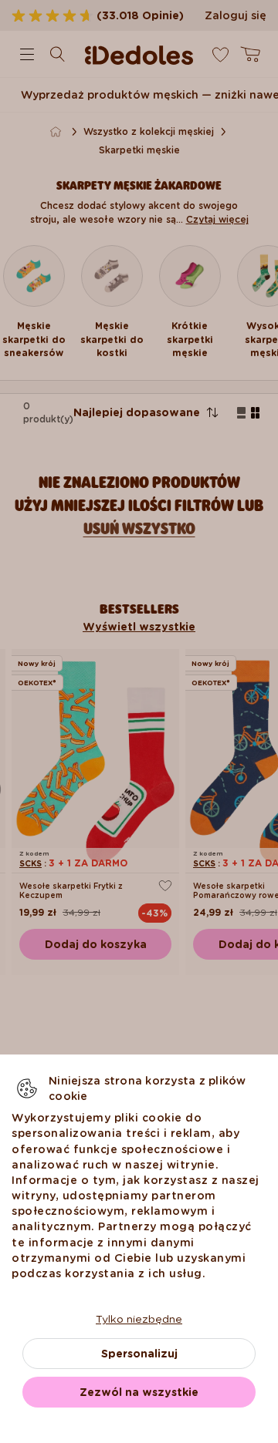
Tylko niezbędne (139, 1319)
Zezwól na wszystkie (139, 1392)
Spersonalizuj (139, 1353)
